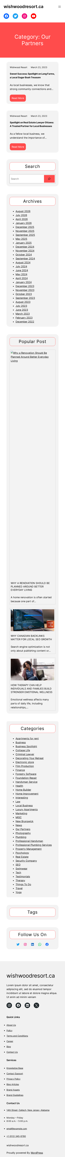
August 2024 (23, 262)
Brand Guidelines (14, 1095)
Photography (23, 833)
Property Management (29, 848)
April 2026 (22, 219)
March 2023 (23, 313)
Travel (19, 888)
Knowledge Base (14, 1068)
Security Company (26, 860)
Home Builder (23, 789)
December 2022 (25, 321)
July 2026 (21, 215)
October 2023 (24, 294)
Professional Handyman (29, 841)
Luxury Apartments (27, 809)
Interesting (22, 797)
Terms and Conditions (17, 1035)
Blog (8, 1046)
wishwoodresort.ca (23, 6)
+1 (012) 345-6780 (16, 1136)
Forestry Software (26, 773)
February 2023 (24, 317)
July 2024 (21, 266)
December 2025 (25, 227)
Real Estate (22, 856)
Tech (18, 872)
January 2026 (24, 223)
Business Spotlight (26, 746)
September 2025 (25, 234)
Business (21, 742)
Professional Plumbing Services (34, 844)
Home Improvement (27, 793)
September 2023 (25, 297)
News (19, 825)
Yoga (18, 892)
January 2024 (24, 282)
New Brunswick (24, 821)
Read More (19, 99)
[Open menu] (59, 6)
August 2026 (23, 211)
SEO (18, 864)
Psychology (22, 852)
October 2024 (24, 254)
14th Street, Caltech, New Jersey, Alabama (27, 1110)
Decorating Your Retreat (30, 758)
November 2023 (25, 290)
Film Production (25, 766)
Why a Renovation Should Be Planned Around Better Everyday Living (30, 587)
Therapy (20, 880)
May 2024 (21, 274)
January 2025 (24, 242)
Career (9, 1041)
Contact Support (14, 1073)
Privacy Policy (13, 1079)
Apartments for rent (27, 738)
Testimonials (23, 876)
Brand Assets (13, 1089)
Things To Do (23, 884)
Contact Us (12, 1052)
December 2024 (25, 246)
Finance (20, 770)
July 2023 (21, 305)
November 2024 (25, 250)
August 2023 (23, 301)
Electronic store (25, 762)
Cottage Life (23, 750)
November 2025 (25, 230)
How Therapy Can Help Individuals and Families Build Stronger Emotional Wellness (31, 689)
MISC (19, 817)
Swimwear (21, 868)
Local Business (24, 805)
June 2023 (22, 309)
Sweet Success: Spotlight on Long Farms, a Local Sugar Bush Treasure (32, 75)
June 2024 (22, 270)
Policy (9, 1030)
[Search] (49, 179)
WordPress (37, 1152)
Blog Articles (12, 1084)
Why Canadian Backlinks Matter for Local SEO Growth (31, 637)
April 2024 (22, 278)
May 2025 (21, 238)
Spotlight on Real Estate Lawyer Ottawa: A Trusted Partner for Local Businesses (32, 124)
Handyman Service (26, 781)
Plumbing (21, 837)
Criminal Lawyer (25, 754)
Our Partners (23, 829)
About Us (11, 1025)
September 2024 (25, 258)
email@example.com (16, 1128)
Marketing (21, 813)
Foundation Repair (26, 777)
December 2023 (25, 286)
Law (18, 801)
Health (19, 785)
